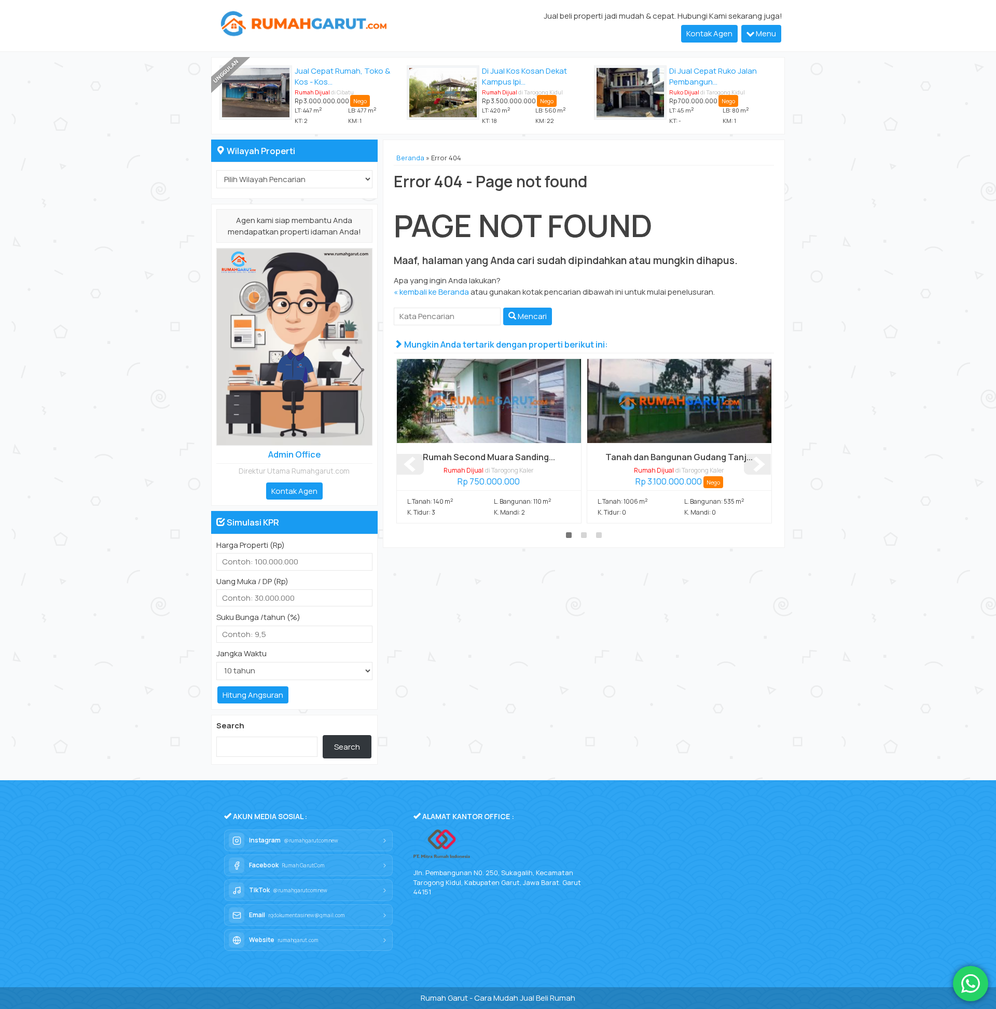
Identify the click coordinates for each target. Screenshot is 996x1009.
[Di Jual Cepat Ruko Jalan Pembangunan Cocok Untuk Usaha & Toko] (630, 92)
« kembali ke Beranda (431, 291)
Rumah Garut (444, 997)
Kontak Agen (709, 33)
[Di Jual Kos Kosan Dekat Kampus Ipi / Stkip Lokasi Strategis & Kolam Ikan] (443, 92)
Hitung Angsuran (253, 694)
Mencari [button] (531, 316)
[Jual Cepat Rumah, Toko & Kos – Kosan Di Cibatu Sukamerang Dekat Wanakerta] (255, 92)
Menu (765, 33)
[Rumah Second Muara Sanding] (489, 401)
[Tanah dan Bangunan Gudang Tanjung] (679, 401)
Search (230, 725)
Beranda (410, 157)
